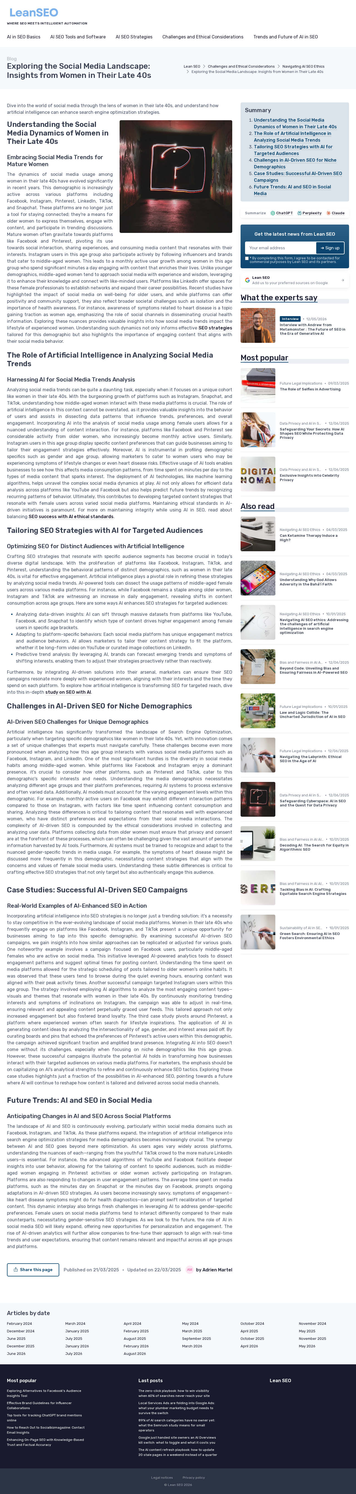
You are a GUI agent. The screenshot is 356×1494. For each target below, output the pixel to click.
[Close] (279, 733)
